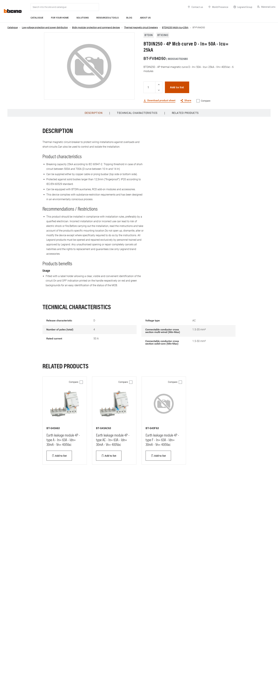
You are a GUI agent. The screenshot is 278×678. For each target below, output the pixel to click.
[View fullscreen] (129, 94)
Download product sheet (161, 100)
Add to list (177, 87)
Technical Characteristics (137, 112)
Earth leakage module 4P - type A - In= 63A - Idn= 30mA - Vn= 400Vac (63, 440)
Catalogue (37, 17)
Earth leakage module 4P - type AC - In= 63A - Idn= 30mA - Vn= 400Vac (113, 440)
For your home (60, 17)
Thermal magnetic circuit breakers (141, 27)
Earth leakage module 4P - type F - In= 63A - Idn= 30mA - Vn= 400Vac (162, 440)
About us (145, 17)
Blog (129, 17)
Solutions (82, 17)
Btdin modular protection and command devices (96, 27)
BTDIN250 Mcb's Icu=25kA (175, 27)
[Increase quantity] (158, 84)
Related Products (185, 112)
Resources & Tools (107, 17)
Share (187, 100)
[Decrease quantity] (158, 90)
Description (94, 112)
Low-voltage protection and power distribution (45, 27)
